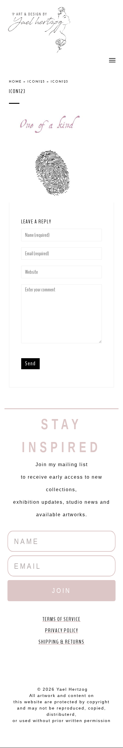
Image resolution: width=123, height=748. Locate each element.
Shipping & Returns (61, 641)
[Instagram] (78, 663)
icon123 (36, 82)
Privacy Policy (61, 630)
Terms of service (61, 619)
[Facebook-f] (27, 663)
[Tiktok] (95, 663)
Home (15, 82)
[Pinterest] (61, 663)
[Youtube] (44, 663)
